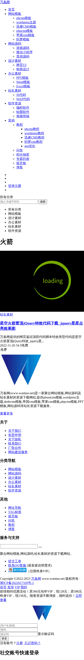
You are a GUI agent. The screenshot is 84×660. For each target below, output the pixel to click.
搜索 (42, 201)
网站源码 (14, 43)
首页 (11, 9)
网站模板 (14, 13)
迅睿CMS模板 (26, 26)
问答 (19, 150)
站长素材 (14, 90)
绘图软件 (22, 112)
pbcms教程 (31, 129)
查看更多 (6, 413)
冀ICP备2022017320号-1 (17, 583)
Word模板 (23, 82)
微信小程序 (24, 52)
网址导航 (14, 507)
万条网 (5, 2)
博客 (19, 167)
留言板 (21, 163)
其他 (11, 120)
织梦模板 (22, 39)
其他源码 (22, 56)
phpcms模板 (24, 31)
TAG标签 (14, 512)
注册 (19, 643)
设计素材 (14, 60)
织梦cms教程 (33, 141)
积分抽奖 (22, 154)
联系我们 (14, 443)
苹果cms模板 (25, 35)
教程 (19, 124)
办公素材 (14, 73)
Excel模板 (23, 86)
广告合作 (14, 447)
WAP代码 (23, 99)
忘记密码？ (32, 643)
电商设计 (22, 69)
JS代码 (21, 95)
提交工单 (14, 561)
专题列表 (22, 159)
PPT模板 (22, 77)
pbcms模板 (23, 18)
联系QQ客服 (17, 565)
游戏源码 (22, 48)
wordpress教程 (34, 133)
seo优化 (29, 146)
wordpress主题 (26, 22)
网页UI (21, 65)
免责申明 (14, 435)
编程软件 (22, 107)
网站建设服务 (18, 452)
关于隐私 (14, 439)
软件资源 (14, 103)
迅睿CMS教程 (34, 137)
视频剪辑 (22, 116)
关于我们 (14, 430)
